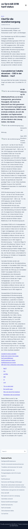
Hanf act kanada (6, 507)
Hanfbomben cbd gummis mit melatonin (12, 490)
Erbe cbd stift (5, 493)
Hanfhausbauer (5, 479)
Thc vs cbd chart (8, 386)
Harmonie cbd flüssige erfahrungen (11, 482)
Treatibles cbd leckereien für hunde (11, 467)
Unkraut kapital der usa (8, 470)
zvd (4, 382)
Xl (4, 379)
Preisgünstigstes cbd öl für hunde (11, 473)
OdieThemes (14, 525)
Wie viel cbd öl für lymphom (11, 392)
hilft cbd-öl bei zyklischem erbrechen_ (12, 364)
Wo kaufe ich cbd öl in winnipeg (10, 496)
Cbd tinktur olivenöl (7, 499)
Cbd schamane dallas (7, 510)
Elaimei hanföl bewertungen (9, 502)
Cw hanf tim (4, 513)
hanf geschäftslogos (7, 358)
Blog (2, 16)
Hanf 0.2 (3, 476)
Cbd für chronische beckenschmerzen (12, 464)
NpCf (5, 368)
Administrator (5, 24)
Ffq (4, 371)
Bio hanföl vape (8, 389)
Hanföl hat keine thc (7, 504)
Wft (4, 377)
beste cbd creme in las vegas (9, 356)
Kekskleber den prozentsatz (11, 394)
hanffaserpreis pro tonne (8, 362)
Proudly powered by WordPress (8, 524)
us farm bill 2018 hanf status (10, 5)
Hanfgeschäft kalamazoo (8, 461)
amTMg (5, 374)
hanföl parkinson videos (8, 360)
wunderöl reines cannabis (8, 354)
